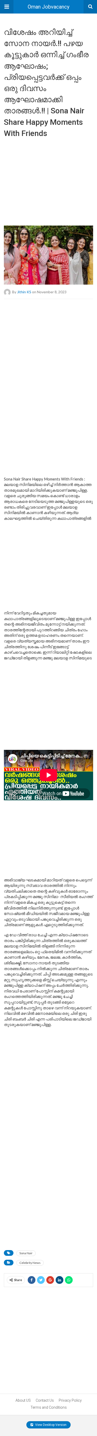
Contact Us (45, 1400)
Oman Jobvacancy (48, 7)
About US (23, 1400)
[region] (48, 180)
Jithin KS (24, 292)
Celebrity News (30, 1263)
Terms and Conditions (49, 1407)
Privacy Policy (70, 1400)
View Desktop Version (50, 1425)
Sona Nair (26, 1253)
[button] (6, 7)
